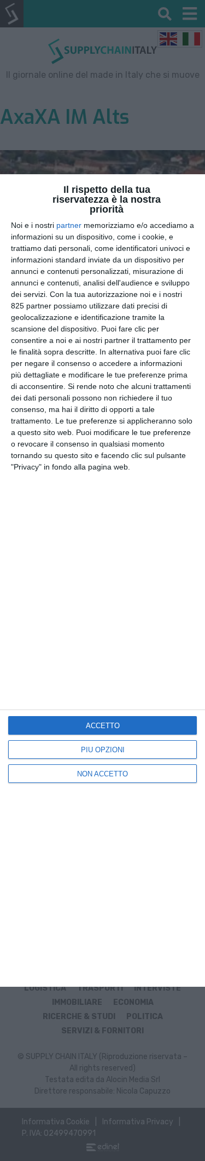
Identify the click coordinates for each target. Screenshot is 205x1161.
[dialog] (102, 580)
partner (68, 225)
